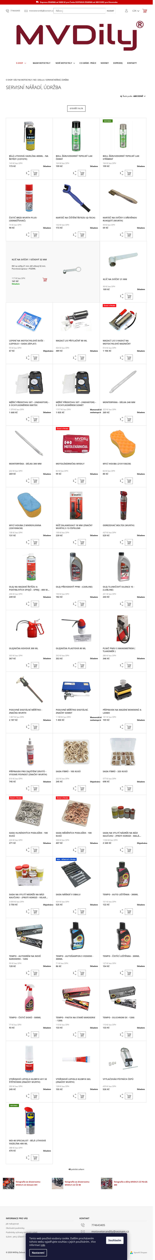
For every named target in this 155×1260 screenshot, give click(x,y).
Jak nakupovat (12, 1223)
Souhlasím (114, 1240)
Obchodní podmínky (15, 1228)
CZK (134, 10)
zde (43, 1245)
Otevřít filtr (76, 108)
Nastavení (38, 1252)
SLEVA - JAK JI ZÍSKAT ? (15, 1236)
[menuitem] (21, 63)
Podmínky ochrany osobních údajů (21, 1232)
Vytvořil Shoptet (140, 1252)
